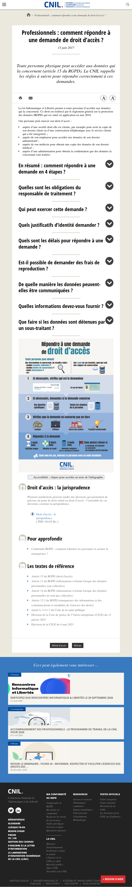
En (15, 838)
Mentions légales (19, 880)
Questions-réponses (56, 830)
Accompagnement (17, 709)
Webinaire (15, 743)
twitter (11, 810)
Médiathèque (79, 819)
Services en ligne (54, 826)
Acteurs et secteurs (82, 799)
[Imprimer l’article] (20, 98)
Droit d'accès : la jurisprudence (46, 516)
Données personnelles (45, 880)
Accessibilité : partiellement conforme (84, 880)
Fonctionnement (54, 847)
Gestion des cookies (20, 841)
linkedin (18, 810)
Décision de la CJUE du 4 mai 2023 (52, 624)
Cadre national (107, 802)
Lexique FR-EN (16, 827)
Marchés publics (54, 864)
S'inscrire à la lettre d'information (21, 847)
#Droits (77, 645)
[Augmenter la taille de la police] (112, 98)
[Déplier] (109, 164)
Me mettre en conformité (53, 811)
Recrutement (53, 883)
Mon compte (71, 883)
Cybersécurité (80, 813)
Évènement (15, 675)
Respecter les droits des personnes (56, 818)
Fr (9, 838)
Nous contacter (91, 883)
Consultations (80, 816)
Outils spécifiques (55, 823)
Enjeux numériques (82, 809)
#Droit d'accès (59, 645)
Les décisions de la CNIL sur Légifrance (110, 814)
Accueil (28, 15)
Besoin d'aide (114, 879)
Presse (12, 834)
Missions (50, 843)
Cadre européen (108, 799)
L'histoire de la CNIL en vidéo (53, 859)
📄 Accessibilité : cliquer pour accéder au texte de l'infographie (66, 477)
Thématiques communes (79, 804)
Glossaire (14, 823)
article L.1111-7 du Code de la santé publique (58, 610)
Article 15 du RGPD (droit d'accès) (51, 576)
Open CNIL (52, 867)
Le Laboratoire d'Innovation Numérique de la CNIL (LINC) (24, 856)
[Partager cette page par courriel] (30, 98)
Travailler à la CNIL (56, 871)
